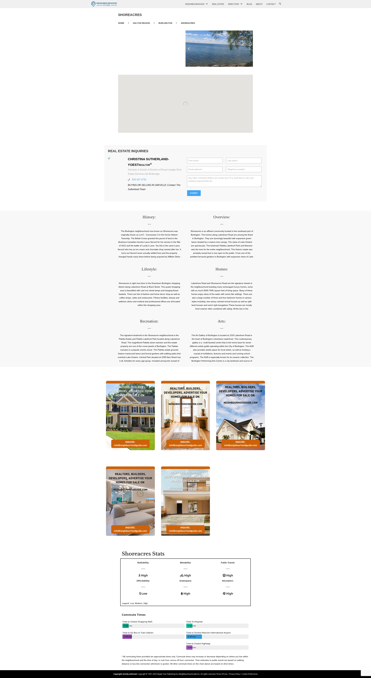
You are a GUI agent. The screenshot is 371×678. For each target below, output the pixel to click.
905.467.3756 (139, 179)
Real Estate (218, 4)
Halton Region (141, 23)
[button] (189, 48)
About (259, 4)
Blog (249, 4)
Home (121, 23)
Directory (233, 4)
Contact (271, 4)
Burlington (165, 23)
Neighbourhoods (194, 4)
